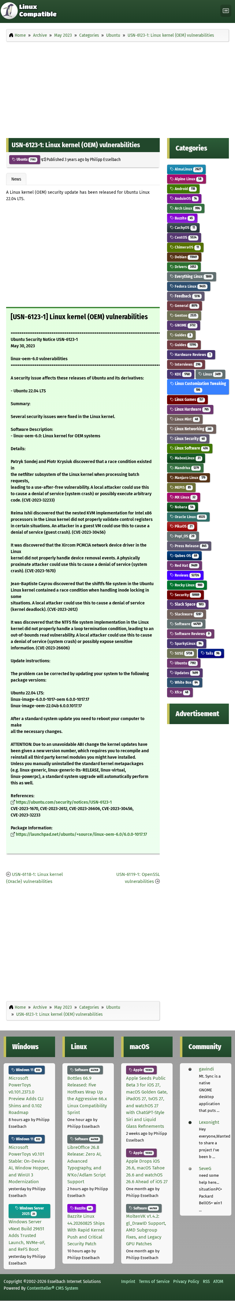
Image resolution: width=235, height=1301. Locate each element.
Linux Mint (186, 419)
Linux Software (190, 448)
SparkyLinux (187, 643)
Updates (186, 673)
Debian (185, 257)
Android (184, 188)
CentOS (185, 237)
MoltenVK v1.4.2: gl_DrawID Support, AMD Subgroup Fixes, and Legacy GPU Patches (146, 1230)
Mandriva (186, 467)
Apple (142, 1070)
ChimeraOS (186, 247)
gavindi (206, 1069)
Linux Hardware (191, 409)
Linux (211, 374)
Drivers (185, 266)
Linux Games (188, 399)
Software (187, 624)
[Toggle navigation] (226, 10)
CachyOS (184, 227)
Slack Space (188, 604)
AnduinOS (185, 198)
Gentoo (185, 315)
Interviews (187, 364)
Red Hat (185, 565)
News (16, 179)
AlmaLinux (187, 169)
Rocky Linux (188, 585)
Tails (212, 653)
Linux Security (189, 438)
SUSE (183, 653)
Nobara (183, 507)
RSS (206, 1281)
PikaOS (183, 526)
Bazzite (183, 218)
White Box (185, 682)
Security (186, 595)
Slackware (187, 614)
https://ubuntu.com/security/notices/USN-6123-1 (64, 802)
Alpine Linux (187, 179)
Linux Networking (192, 429)
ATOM (218, 1281)
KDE (181, 374)
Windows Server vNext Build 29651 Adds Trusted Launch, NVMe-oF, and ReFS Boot (27, 1235)
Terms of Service (154, 1281)
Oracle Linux (189, 516)
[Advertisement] (117, 88)
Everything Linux (192, 276)
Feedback (187, 296)
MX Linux (184, 497)
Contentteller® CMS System (52, 1288)
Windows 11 (27, 1070)
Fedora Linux (189, 286)
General (185, 305)
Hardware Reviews (192, 354)
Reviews (186, 575)
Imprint (128, 1281)
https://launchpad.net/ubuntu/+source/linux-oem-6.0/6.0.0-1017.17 (81, 834)
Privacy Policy (186, 1281)
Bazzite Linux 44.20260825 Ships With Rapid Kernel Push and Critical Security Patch (86, 1230)
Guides (182, 335)
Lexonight (209, 1122)
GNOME (184, 325)
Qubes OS (185, 555)
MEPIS (182, 487)
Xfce (181, 692)
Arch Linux (187, 208)
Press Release (190, 546)
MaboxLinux (187, 458)
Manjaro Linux (189, 477)
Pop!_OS (184, 536)
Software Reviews (191, 633)
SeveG (205, 1168)
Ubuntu (25, 159)
